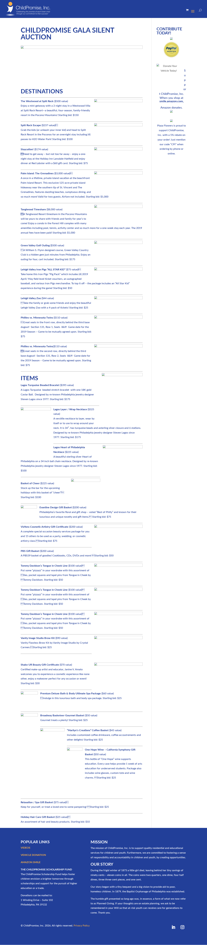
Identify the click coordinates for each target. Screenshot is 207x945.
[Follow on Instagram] (182, 927)
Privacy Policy (82, 925)
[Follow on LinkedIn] (173, 927)
